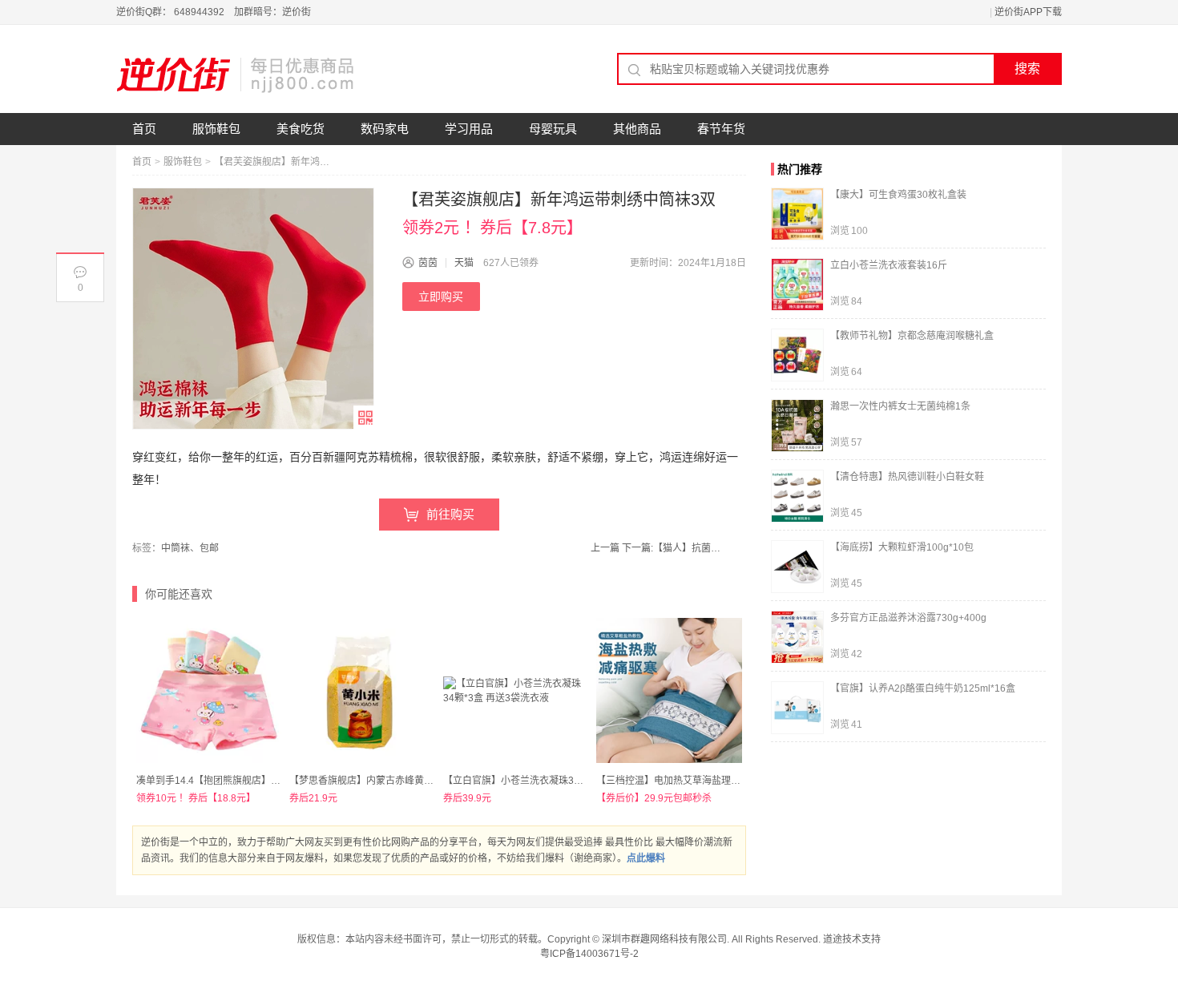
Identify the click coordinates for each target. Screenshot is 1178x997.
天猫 (464, 262)
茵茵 (428, 262)
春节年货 (721, 128)
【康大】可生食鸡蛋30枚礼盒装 (898, 194)
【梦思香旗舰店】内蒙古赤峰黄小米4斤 (373, 780)
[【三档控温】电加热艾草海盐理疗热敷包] (668, 690)
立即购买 (440, 296)
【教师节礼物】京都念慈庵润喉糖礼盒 (912, 335)
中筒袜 (175, 548)
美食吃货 (300, 128)
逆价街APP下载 (1028, 12)
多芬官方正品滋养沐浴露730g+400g (908, 618)
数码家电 (385, 128)
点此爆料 (646, 858)
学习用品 (469, 128)
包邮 (209, 548)
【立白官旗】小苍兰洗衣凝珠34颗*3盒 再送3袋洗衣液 (558, 780)
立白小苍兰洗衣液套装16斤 (888, 265)
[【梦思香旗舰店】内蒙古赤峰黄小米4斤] (361, 690)
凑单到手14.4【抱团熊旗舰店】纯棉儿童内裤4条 (240, 780)
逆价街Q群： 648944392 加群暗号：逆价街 (213, 12)
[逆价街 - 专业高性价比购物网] (236, 74)
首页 (144, 128)
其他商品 (637, 128)
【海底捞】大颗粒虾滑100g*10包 (902, 547)
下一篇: (673, 548)
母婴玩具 (553, 128)
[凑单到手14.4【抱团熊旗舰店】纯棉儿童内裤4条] (208, 690)
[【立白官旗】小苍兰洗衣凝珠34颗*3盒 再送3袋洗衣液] (515, 690)
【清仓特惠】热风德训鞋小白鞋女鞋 (907, 476)
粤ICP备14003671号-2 (589, 953)
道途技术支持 (852, 939)
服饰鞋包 (216, 128)
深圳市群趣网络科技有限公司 (664, 939)
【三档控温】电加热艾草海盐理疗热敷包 (682, 780)
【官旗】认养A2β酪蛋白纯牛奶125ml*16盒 (922, 688)
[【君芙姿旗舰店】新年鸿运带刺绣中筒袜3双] (253, 309)
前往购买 (450, 514)
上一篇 (605, 548)
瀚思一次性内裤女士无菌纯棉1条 (900, 406)
